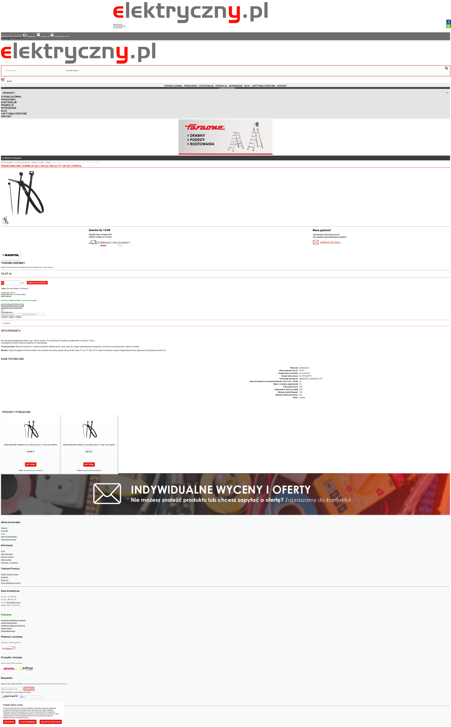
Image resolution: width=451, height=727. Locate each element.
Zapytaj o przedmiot (12, 305)
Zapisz (12, 317)
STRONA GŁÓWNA (173, 86)
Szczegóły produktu (22, 162)
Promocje (4, 528)
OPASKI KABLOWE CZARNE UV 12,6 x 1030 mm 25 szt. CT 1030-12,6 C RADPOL (30, 445)
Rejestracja (17, 39)
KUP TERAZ (30, 464)
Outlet (3, 534)
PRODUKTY (9, 93)
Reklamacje (5, 580)
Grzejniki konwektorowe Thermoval (13, 626)
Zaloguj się (6, 39)
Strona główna (7, 162)
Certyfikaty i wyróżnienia (9, 563)
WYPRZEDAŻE (235, 86)
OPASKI (48, 162)
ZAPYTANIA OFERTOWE (263, 86)
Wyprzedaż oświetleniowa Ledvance (13, 620)
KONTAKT (282, 86)
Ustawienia (9, 722)
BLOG (247, 86)
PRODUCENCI (190, 86)
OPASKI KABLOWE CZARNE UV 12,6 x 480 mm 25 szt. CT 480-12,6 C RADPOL (89, 445)
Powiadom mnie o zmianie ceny (11, 308)
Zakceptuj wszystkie (51, 722)
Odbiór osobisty (6, 560)
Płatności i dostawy (7, 557)
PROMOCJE (221, 86)
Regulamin (4, 577)
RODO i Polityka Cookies (9, 574)
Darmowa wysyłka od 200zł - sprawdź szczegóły (19, 300)
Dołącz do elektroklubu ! (9, 536)
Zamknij (4, 317)
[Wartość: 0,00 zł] (3, 81)
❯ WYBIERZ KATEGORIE (227, 88)
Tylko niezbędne (27, 722)
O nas (3, 551)
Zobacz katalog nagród (8, 539)
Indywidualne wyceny (8, 631)
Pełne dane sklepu (7, 554)
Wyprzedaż (4, 531)
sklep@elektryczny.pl (13, 602)
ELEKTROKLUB (206, 86)
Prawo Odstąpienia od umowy (11, 583)
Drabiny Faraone (6, 628)
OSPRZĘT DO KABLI (37, 162)
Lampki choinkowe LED (9, 623)
